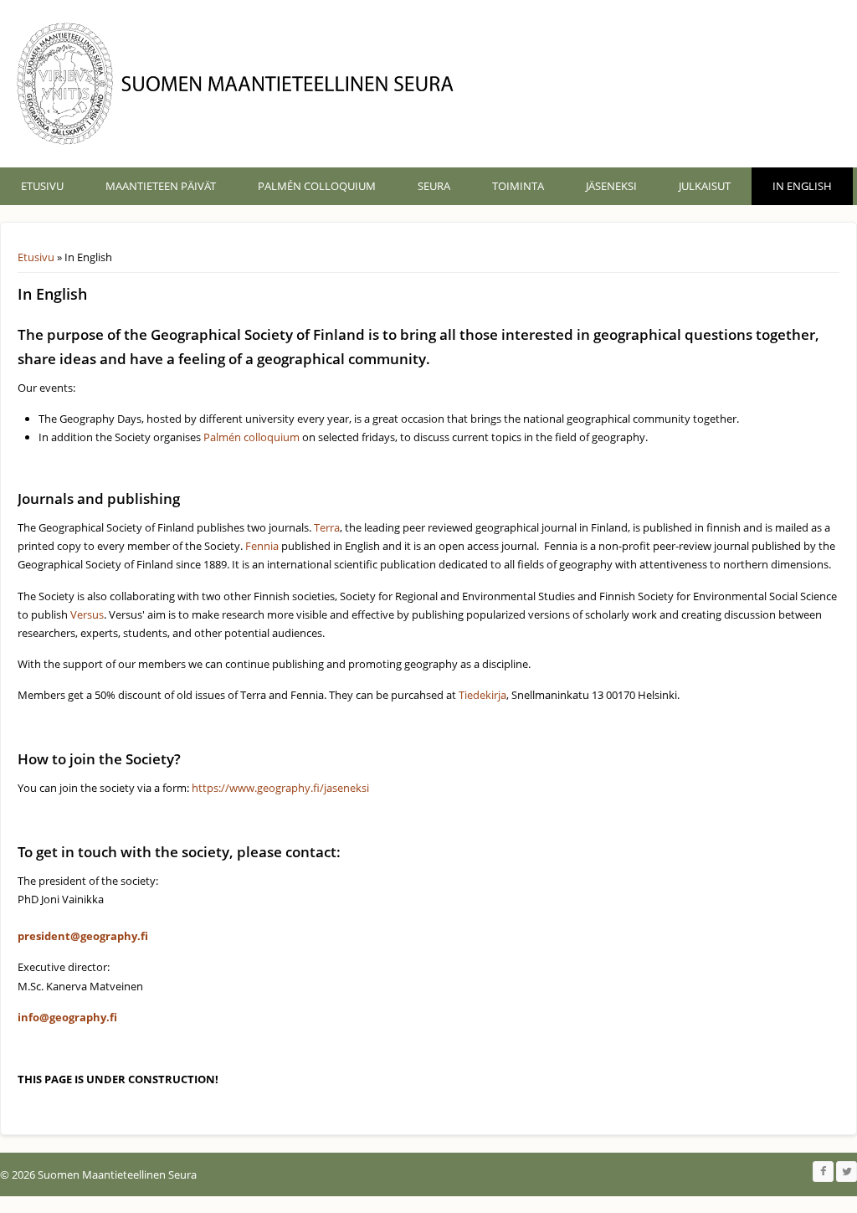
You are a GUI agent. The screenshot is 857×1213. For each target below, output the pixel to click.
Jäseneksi (611, 185)
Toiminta (518, 185)
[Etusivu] (240, 83)
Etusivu (42, 185)
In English (802, 185)
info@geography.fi (67, 1017)
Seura (434, 185)
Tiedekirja (482, 694)
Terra (327, 527)
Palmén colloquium (251, 437)
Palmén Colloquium (317, 185)
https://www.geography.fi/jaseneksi (280, 787)
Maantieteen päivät (160, 185)
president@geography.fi (83, 935)
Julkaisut (705, 185)
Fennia (262, 545)
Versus (87, 614)
